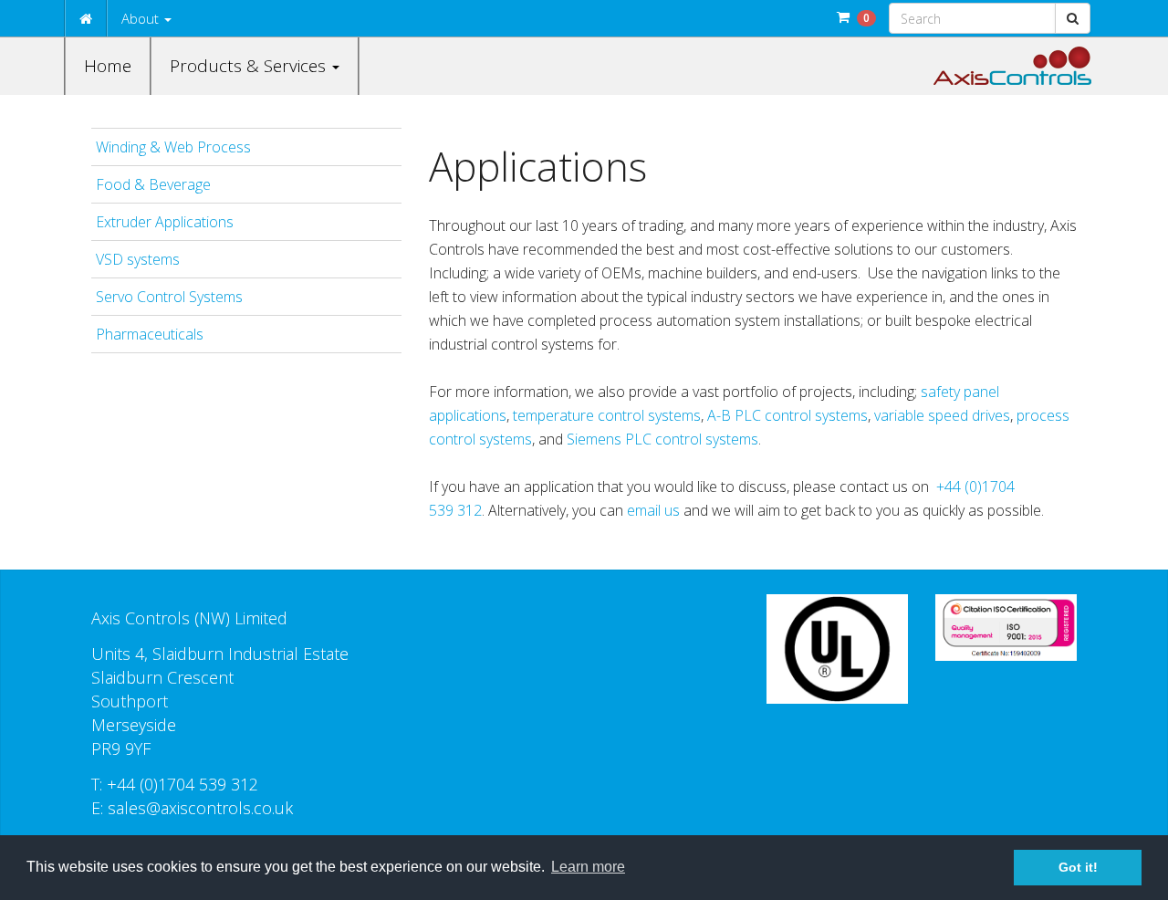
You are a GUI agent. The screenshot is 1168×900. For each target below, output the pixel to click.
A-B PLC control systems (787, 415)
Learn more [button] (588, 866)
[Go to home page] (1012, 65)
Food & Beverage (153, 184)
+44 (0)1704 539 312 (182, 784)
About (141, 18)
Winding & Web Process (173, 147)
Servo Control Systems (169, 297)
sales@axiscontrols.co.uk (200, 808)
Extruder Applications (165, 222)
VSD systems (138, 259)
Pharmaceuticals (149, 334)
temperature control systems (607, 415)
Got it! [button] (1078, 867)
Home (107, 66)
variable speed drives (942, 415)
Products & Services (250, 66)
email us (651, 510)
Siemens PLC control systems (662, 439)
